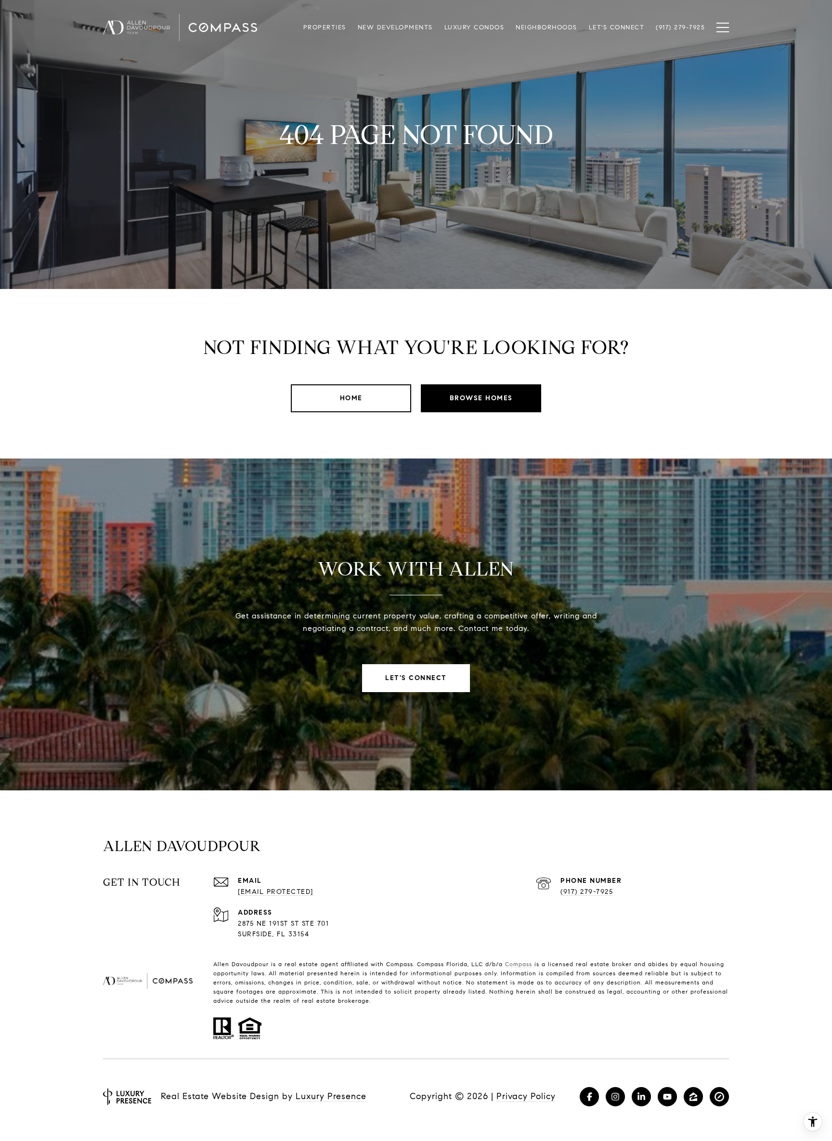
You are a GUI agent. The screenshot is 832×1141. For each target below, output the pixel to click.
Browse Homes (481, 398)
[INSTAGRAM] (615, 1096)
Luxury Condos (474, 27)
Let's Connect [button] (416, 678)
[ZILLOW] (693, 1096)
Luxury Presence (331, 1096)
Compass (518, 964)
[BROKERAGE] (719, 1096)
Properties (324, 27)
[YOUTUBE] (667, 1096)
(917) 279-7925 (586, 892)
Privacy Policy (526, 1096)
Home (351, 398)
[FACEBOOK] (589, 1096)
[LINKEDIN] (641, 1096)
